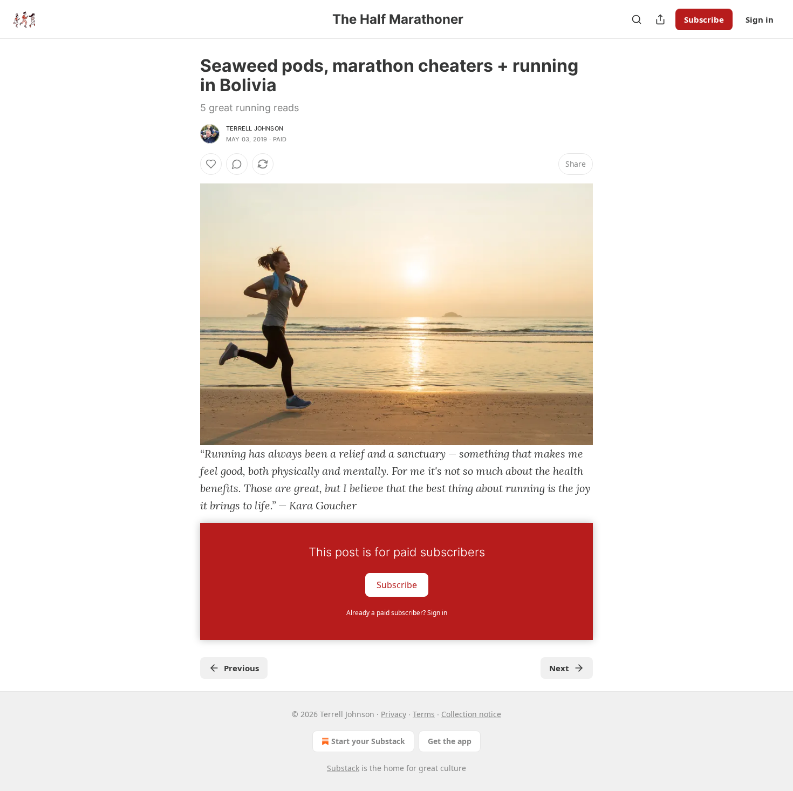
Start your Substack (368, 741)
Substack (343, 768)
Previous (241, 668)
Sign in (760, 19)
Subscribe (704, 19)
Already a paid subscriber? (396, 612)
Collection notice (471, 714)
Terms (424, 714)
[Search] (636, 19)
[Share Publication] (660, 19)
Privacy (393, 714)
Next (559, 668)
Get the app (449, 741)
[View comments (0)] (237, 164)
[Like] (211, 164)
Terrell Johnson (254, 128)
